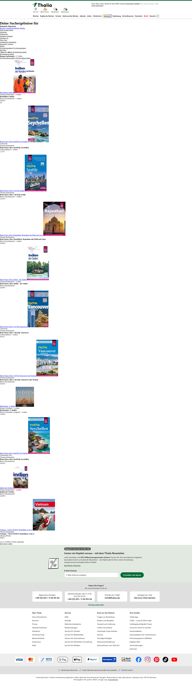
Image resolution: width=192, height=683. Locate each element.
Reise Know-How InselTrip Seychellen (14, 142)
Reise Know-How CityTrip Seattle (12, 191)
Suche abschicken (97, 6)
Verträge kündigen (104, 638)
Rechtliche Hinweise (72, 565)
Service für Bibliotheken (74, 635)
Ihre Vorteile (135, 613)
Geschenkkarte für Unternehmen (143, 635)
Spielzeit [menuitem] (107, 16)
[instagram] (147, 660)
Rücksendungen (71, 627)
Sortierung (3, 32)
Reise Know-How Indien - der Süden (13, 280)
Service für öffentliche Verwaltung (78, 642)
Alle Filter (3, 50)
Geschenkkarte (136, 631)
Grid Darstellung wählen (7, 58)
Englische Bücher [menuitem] (47, 16)
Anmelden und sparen (132, 575)
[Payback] (109, 660)
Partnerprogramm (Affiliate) (141, 638)
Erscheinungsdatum (6, 48)
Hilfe (66, 617)
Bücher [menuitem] (36, 16)
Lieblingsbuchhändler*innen (141, 624)
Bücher (2, 28)
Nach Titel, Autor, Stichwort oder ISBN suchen (108, 4)
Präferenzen (4, 34)
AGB (34, 645)
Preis (1, 40)
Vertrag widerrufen (96, 605)
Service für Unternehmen (75, 638)
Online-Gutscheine (104, 627)
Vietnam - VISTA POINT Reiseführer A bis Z (16, 530)
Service (68, 613)
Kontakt (68, 620)
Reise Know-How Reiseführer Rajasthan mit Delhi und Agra (21, 235)
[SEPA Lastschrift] (46, 660)
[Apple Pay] (77, 660)
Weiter (157, 16)
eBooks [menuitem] (83, 16)
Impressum (36, 642)
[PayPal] (92, 660)
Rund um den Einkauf (105, 613)
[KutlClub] (126, 660)
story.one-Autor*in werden (140, 627)
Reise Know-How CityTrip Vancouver (14, 327)
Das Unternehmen (39, 617)
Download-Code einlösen (107, 631)
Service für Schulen (72, 631)
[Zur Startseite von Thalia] (43, 5)
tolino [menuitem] (89, 16)
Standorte (36, 631)
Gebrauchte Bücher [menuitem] (70, 16)
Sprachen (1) (4, 38)
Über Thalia (37, 613)
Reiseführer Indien (6, 92)
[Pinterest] (156, 660)
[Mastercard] (31, 660)
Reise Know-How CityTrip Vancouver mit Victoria (18, 376)
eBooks (22, 28)
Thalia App (134, 617)
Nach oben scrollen (6, 544)
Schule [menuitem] (58, 16)
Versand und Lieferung (106, 624)
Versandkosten (113, 680)
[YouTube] (174, 660)
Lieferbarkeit (4, 42)
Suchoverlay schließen (132, 4)
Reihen (2, 46)
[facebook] (138, 660)
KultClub (133, 649)
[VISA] (19, 660)
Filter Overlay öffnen (6, 30)
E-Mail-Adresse (70, 570)
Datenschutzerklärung (106, 642)
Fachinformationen (39, 627)
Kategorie (3, 36)
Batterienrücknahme (73, 624)
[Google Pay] (62, 660)
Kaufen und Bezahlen (105, 620)
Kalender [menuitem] (138, 16)
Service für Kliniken (72, 645)
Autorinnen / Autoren (6, 44)
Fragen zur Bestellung (105, 617)
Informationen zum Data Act (108, 645)
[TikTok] (165, 660)
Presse (34, 624)
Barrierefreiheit (38, 638)
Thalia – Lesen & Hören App (140, 620)
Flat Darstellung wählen (23, 58)
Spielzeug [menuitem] (117, 16)
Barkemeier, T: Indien (8, 406)
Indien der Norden (6, 488)
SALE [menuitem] (146, 16)
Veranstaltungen (136, 645)
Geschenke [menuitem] (154, 16)
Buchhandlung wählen (20, 52)
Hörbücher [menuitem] (97, 16)
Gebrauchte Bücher (12, 28)
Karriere (35, 620)
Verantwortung (38, 635)
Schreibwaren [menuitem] (128, 16)
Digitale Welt (135, 642)
